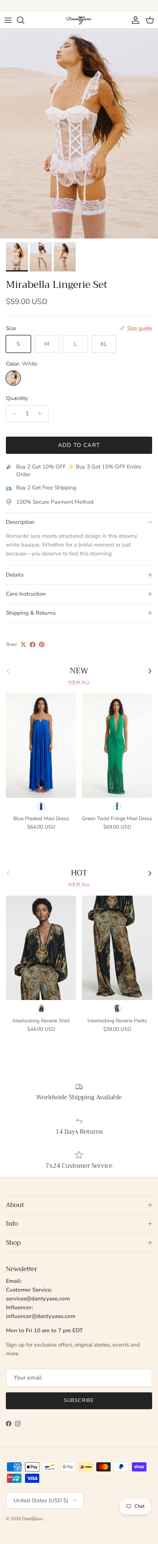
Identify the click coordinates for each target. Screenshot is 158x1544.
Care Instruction (26, 593)
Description (20, 522)
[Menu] (8, 20)
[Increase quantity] (41, 414)
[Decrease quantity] (12, 414)
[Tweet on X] (23, 644)
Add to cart (79, 445)
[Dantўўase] (79, 20)
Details (15, 574)
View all (79, 682)
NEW (79, 670)
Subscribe (79, 1400)
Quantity (17, 398)
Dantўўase (32, 1519)
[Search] (24, 20)
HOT (79, 873)
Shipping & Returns (30, 613)
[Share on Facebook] (32, 644)
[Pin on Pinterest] (41, 644)
